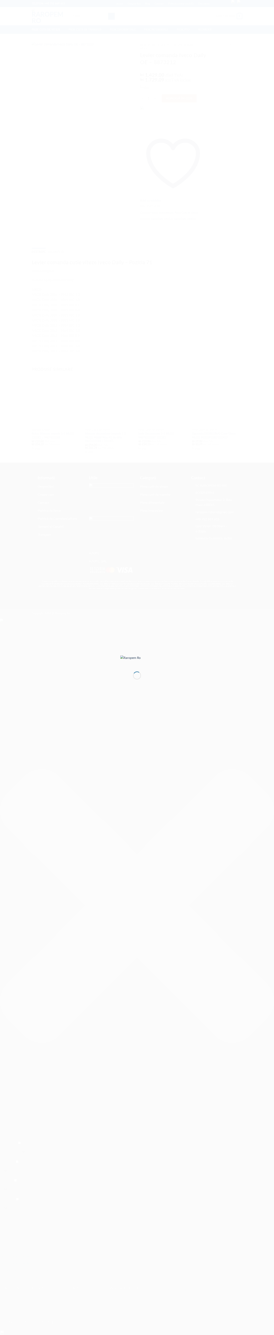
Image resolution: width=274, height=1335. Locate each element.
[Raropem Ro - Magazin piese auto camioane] (137, 660)
